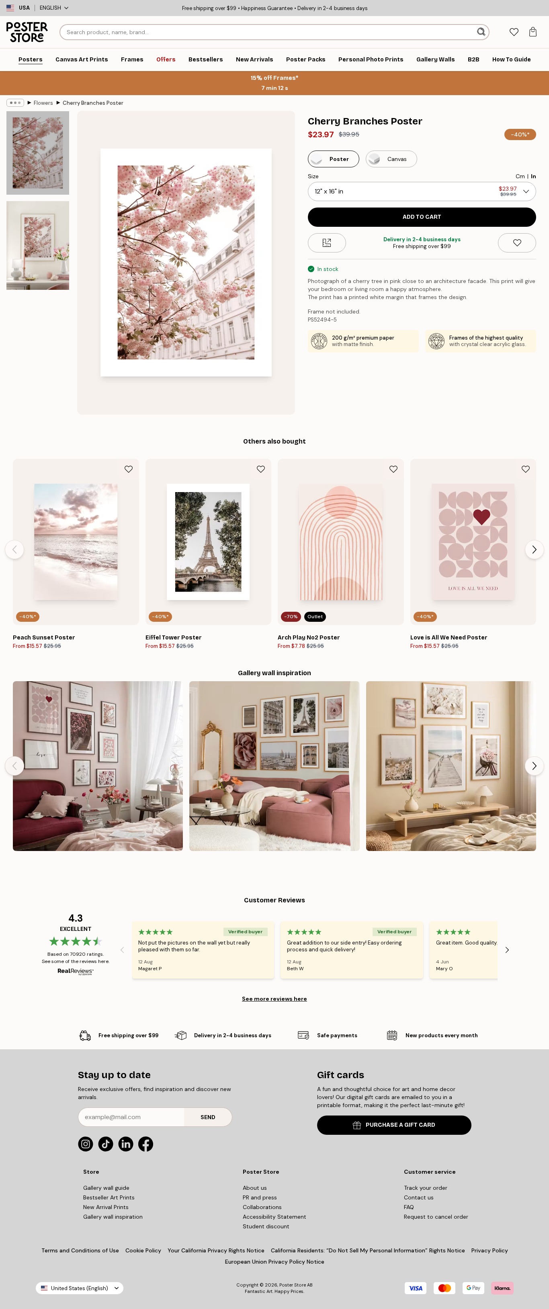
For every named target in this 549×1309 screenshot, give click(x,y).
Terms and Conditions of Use (80, 1250)
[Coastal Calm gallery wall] (451, 766)
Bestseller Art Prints (109, 1197)
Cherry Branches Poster (93, 103)
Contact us (419, 1197)
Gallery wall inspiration (113, 1216)
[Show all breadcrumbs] (15, 103)
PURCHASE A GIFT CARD (400, 1125)
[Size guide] (327, 242)
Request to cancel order (436, 1216)
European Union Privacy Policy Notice (274, 1261)
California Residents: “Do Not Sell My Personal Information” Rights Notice (368, 1250)
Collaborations (262, 1207)
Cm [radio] (520, 176)
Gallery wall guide (106, 1187)
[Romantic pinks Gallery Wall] (98, 766)
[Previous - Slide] (14, 549)
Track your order (425, 1187)
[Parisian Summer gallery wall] (274, 766)
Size (313, 176)
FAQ (409, 1207)
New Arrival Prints (106, 1207)
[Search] (482, 32)
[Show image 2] (37, 245)
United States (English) (79, 1288)
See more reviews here (274, 998)
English (50, 7)
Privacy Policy (489, 1250)
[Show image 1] (37, 153)
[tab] (513, 32)
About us (255, 1187)
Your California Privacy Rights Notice (216, 1250)
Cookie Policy (143, 1250)
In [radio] (533, 176)
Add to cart (422, 217)
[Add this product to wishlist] (517, 242)
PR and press (260, 1197)
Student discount (266, 1226)
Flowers (43, 103)
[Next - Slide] (534, 549)
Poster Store (292, 1285)
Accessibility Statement (274, 1216)
